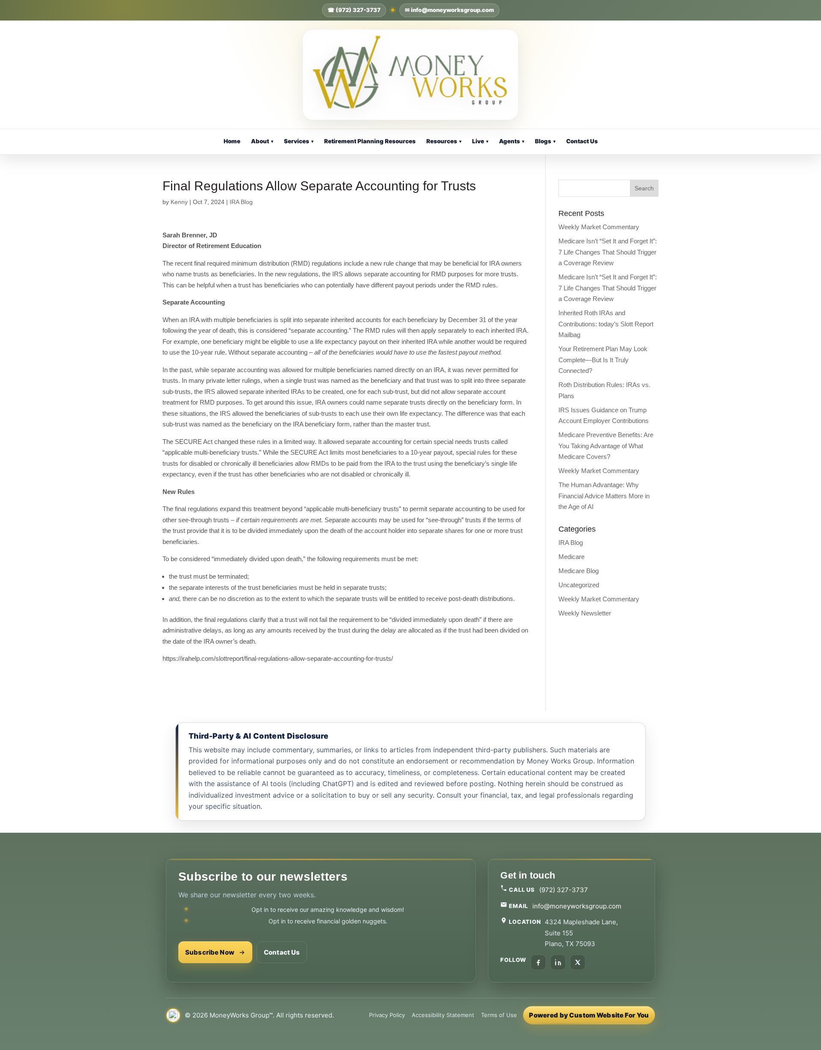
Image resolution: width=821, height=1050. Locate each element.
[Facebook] (538, 962)
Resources (443, 141)
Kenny (179, 201)
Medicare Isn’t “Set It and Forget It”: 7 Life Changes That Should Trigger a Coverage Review (607, 251)
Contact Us (582, 141)
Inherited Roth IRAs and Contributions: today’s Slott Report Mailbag (605, 323)
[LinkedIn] (558, 962)
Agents (511, 141)
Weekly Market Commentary (598, 227)
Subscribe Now (209, 952)
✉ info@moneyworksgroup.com (449, 9)
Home (232, 141)
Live (480, 141)
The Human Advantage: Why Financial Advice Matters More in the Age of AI (604, 495)
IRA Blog (241, 201)
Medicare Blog (578, 570)
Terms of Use (499, 1015)
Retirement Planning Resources (370, 141)
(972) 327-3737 (563, 890)
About (262, 141)
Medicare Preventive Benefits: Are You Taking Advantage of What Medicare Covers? (605, 445)
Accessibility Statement (443, 1015)
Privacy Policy (387, 1015)
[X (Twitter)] (577, 962)
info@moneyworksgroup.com (576, 906)
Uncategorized (578, 585)
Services (298, 141)
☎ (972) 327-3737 (354, 9)
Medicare (571, 556)
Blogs (545, 141)
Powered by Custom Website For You (589, 1015)
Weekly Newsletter (584, 613)
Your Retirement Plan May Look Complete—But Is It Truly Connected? (602, 359)
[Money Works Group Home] (410, 74)
